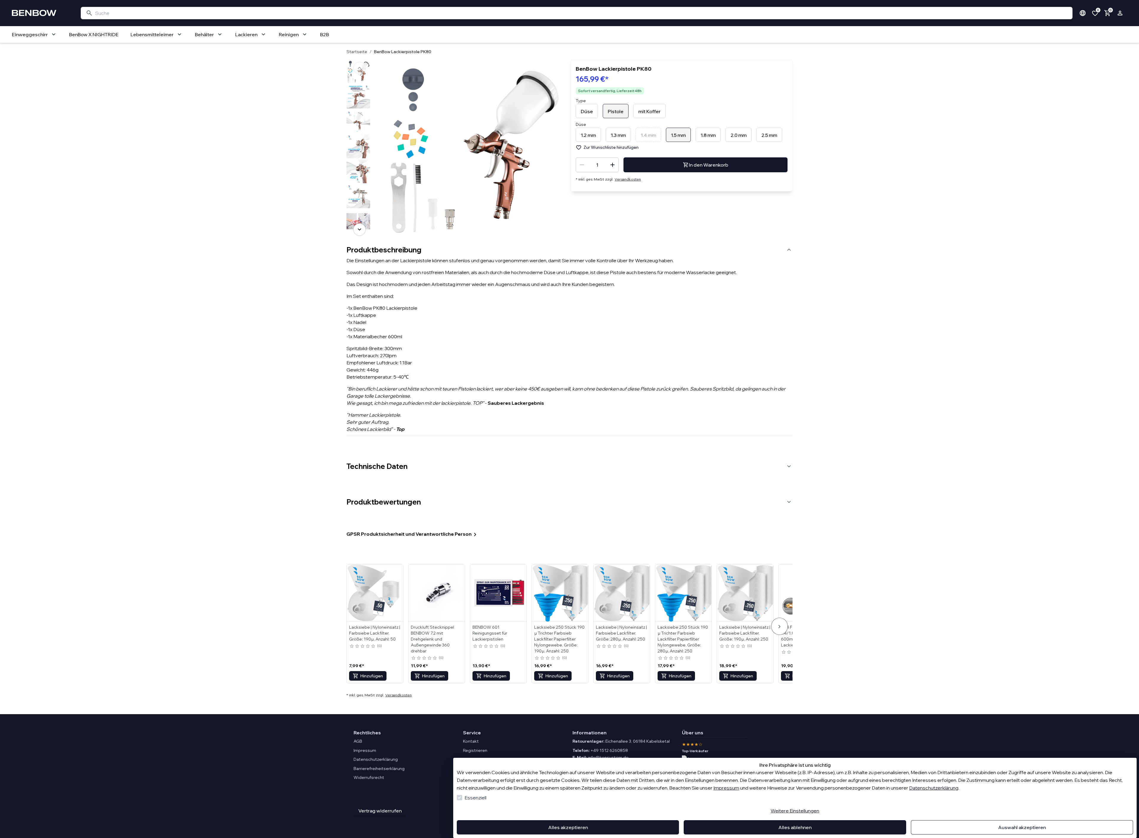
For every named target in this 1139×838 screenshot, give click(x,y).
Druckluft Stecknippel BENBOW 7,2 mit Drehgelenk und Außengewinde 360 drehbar (432, 639)
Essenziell (475, 798)
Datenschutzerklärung (933, 788)
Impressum (726, 788)
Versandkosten (628, 179)
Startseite (356, 51)
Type (581, 100)
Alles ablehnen (795, 827)
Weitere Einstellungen (795, 811)
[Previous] (359, 68)
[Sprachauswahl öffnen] (1083, 13)
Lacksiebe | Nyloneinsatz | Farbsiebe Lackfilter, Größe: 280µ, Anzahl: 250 (621, 633)
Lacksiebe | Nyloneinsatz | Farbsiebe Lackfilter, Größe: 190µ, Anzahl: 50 (374, 633)
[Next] (359, 229)
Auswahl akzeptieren (1022, 827)
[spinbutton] (597, 165)
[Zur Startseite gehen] (40, 13)
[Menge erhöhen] (612, 165)
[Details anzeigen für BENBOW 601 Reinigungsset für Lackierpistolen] (498, 593)
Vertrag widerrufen (380, 811)
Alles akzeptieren (568, 827)
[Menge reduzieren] (582, 165)
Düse (581, 124)
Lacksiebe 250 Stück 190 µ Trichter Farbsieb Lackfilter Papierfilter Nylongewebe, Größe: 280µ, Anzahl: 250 (683, 639)
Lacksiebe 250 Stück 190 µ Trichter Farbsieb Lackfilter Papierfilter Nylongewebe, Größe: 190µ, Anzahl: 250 (559, 639)
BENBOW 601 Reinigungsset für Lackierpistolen (490, 633)
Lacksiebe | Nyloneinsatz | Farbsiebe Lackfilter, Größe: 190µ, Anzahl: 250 (744, 633)
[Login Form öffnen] (1120, 13)
